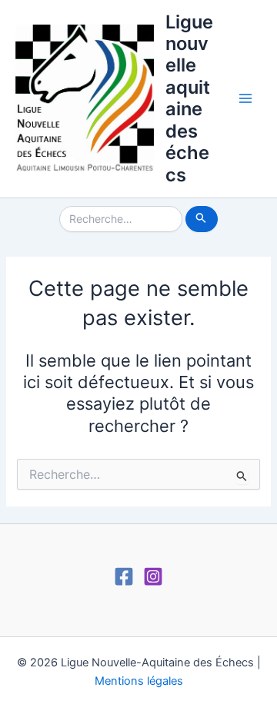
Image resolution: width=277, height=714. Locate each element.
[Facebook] (124, 576)
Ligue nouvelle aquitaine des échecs (189, 98)
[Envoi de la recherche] (201, 219)
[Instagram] (153, 576)
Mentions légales (139, 681)
